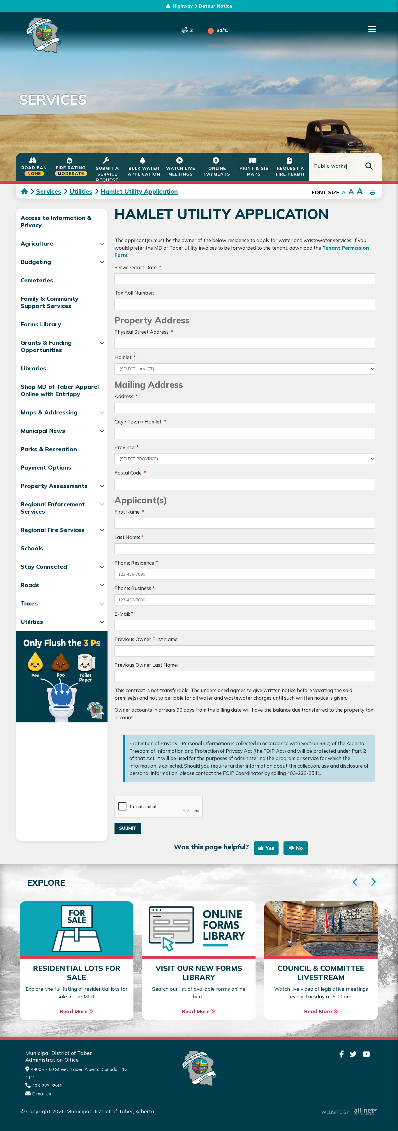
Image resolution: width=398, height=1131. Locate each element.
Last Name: (129, 537)
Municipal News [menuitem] (43, 430)
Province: (127, 447)
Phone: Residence (136, 563)
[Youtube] (366, 1054)
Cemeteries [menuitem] (37, 280)
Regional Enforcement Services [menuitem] (53, 507)
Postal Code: (130, 473)
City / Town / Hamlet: (140, 422)
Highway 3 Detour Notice (202, 6)
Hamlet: (125, 357)
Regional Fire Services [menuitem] (52, 529)
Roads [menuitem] (30, 585)
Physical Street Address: (144, 332)
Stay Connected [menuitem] (44, 566)
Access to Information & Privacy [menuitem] (56, 221)
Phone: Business (135, 588)
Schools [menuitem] (32, 548)
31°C (222, 30)
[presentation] (373, 882)
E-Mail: (124, 614)
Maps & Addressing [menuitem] (49, 412)
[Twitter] (353, 1054)
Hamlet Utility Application (139, 191)
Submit (127, 828)
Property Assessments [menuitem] (54, 485)
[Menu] (372, 29)
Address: (126, 396)
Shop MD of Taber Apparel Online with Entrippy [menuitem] (60, 390)
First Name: (129, 512)
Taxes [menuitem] (29, 603)
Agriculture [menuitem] (37, 243)
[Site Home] (198, 1069)
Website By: (335, 1112)
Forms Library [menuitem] (41, 324)
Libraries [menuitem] (33, 368)
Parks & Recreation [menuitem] (49, 449)
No (299, 848)
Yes (270, 848)
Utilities (81, 191)
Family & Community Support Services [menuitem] (49, 302)
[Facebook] (341, 1054)
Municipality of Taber (42, 35)
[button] (102, 244)
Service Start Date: (138, 267)
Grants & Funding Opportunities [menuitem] (46, 346)
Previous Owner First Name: (146, 639)
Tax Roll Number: (134, 293)
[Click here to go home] (28, 191)
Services (48, 191)
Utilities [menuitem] (32, 621)
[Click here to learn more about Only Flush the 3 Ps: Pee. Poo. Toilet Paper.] (62, 676)
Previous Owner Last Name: (146, 665)
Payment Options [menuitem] (46, 467)
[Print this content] (372, 193)
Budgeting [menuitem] (36, 261)
